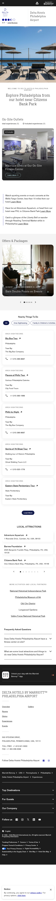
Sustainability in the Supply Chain (14, 852)
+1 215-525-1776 (17, 469)
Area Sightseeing (20, 323)
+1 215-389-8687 (17, 359)
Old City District (28, 603)
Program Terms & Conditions (12, 845)
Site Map (32, 852)
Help (3, 855)
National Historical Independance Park (28, 591)
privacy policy (36, 893)
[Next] (35, 302)
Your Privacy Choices (14, 849)
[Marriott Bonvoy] (47, 3)
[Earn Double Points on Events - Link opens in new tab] (28, 270)
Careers (23, 842)
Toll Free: (14, 746)
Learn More (12, 175)
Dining (4, 716)
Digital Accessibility (32, 848)
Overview (6, 707)
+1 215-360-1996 (17, 396)
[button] (37, 3)
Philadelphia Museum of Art (28, 597)
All (6, 323)
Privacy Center (31, 845)
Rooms (5, 711)
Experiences (7, 721)
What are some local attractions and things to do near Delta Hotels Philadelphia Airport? (25, 653)
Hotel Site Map (43, 852)
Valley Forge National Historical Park (28, 616)
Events (5, 726)
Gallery (31, 707)
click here (21, 895)
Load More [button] (28, 513)
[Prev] (20, 302)
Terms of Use (33, 842)
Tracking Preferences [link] (9, 842)
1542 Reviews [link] (12, 23)
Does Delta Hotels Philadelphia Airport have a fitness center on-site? (25, 640)
